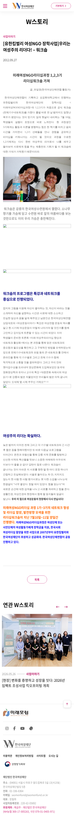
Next (66, 607)
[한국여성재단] (23, 6)
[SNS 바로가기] (31, 728)
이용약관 (7, 755)
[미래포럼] (15, 712)
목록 (37, 579)
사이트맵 (41, 755)
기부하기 (59, 6)
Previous (58, 607)
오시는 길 (53, 755)
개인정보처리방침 (24, 755)
